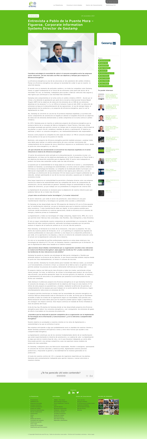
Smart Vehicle (104, 83)
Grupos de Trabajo (36, 408)
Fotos (32, 415)
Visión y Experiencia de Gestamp (112, 180)
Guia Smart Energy (59, 418)
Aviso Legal (34, 423)
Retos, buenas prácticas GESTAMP (110, 170)
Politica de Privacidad (37, 425)
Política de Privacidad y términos (77, 434)
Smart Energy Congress (60, 401)
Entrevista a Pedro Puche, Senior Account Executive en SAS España (111, 128)
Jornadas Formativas (60, 413)
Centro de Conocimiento (94, 5)
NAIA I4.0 (108, 190)
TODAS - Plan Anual (59, 400)
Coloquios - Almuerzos (60, 410)
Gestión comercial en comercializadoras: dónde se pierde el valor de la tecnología (111, 96)
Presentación (34, 400)
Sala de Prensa (81, 408)
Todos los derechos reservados (58, 434)
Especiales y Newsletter (60, 420)
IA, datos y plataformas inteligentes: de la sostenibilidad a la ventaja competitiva (112, 106)
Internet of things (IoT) (106, 73)
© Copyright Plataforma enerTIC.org (38, 434)
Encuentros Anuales (59, 411)
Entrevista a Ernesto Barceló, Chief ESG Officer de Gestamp (111, 160)
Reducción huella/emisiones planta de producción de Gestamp (112, 149)
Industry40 (103, 70)
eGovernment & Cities (83, 406)
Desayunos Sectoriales (60, 408)
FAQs (32, 417)
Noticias (79, 410)
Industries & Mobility (83, 405)
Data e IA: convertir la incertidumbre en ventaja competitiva (111, 138)
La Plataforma (58, 5)
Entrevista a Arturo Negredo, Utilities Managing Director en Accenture (111, 117)
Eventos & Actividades (74, 5)
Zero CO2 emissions (106, 86)
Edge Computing (105, 68)
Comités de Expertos (36, 406)
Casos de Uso (81, 400)
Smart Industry (104, 78)
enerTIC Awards (58, 406)
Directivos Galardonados (37, 410)
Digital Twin (103, 63)
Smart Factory (104, 75)
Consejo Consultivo (36, 405)
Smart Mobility (104, 80)
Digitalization (104, 65)
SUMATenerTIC (111, 5)
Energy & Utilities (82, 401)
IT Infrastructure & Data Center (86, 403)
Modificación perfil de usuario (39, 427)
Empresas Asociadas (36, 403)
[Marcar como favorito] (87, 376)
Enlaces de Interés (36, 418)
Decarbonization (105, 60)
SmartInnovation (58, 417)
